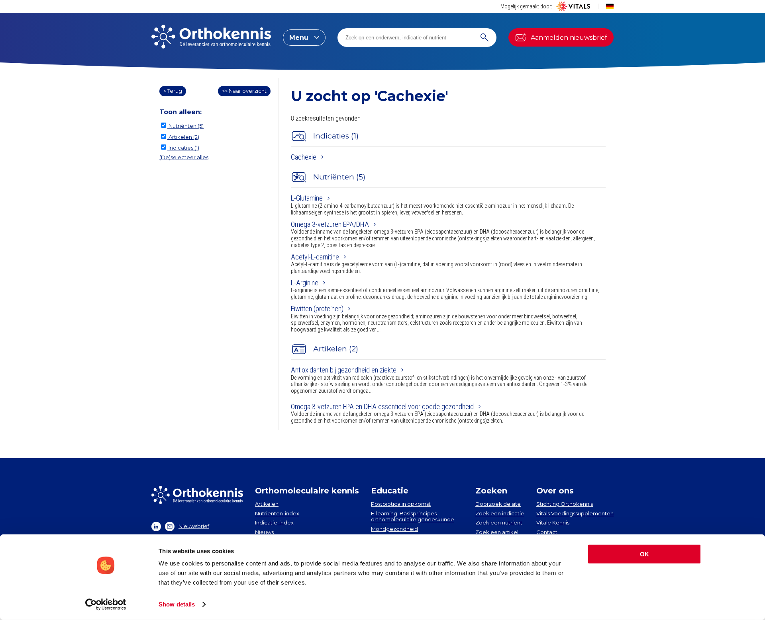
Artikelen (267, 504)
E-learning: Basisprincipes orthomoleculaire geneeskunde (412, 516)
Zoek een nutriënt (498, 522)
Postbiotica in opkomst (401, 504)
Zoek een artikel (496, 532)
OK (644, 554)
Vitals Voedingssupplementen (575, 513)
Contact (546, 532)
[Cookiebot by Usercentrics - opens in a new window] (106, 604)
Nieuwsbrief (193, 526)
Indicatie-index (274, 522)
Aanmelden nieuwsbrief (569, 37)
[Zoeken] (484, 37)
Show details (177, 604)
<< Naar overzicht (244, 91)
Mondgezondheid (394, 529)
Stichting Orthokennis (564, 504)
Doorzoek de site (498, 504)
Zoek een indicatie (499, 513)
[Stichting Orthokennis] (211, 37)
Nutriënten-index (277, 513)
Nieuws (264, 532)
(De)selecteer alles (183, 157)
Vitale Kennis (552, 522)
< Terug (172, 91)
